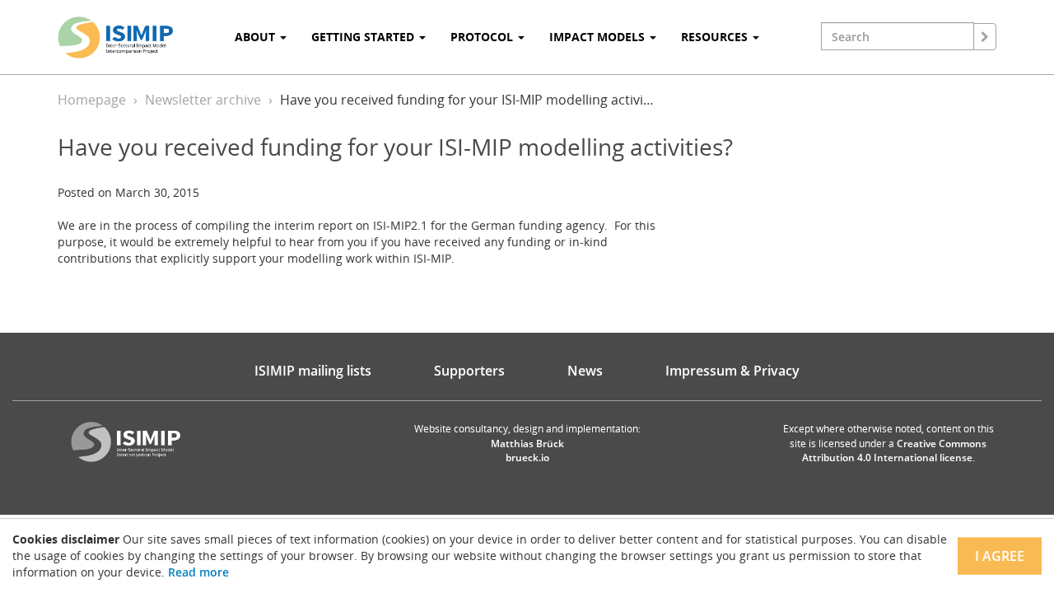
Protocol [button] (483, 36)
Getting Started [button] (364, 36)
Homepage (92, 100)
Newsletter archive (203, 100)
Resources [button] (716, 36)
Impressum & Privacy (732, 371)
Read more (198, 572)
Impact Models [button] (598, 36)
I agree (999, 556)
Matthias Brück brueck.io (527, 451)
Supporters (469, 371)
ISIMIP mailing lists (312, 371)
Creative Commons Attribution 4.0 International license (894, 451)
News (585, 371)
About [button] (256, 36)
